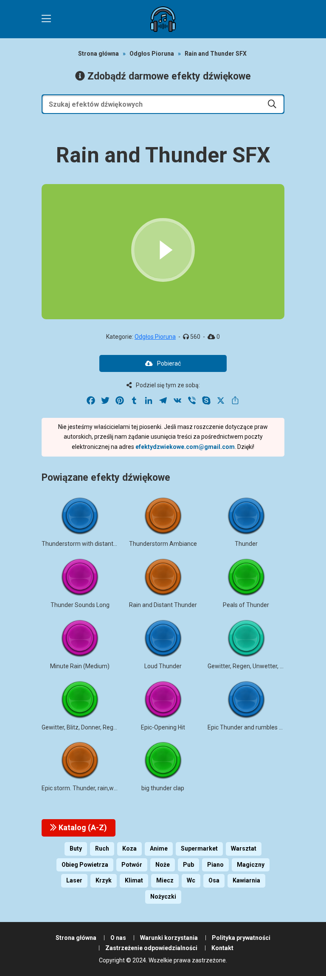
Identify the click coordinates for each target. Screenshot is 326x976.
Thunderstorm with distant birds (85, 543)
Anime (159, 848)
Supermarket (199, 848)
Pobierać (169, 363)
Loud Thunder (163, 666)
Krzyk (104, 880)
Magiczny (250, 864)
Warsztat (243, 848)
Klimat (134, 880)
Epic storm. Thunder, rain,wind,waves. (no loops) (106, 788)
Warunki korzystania (169, 937)
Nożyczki (163, 896)
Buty (76, 848)
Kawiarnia (246, 880)
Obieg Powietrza (85, 864)
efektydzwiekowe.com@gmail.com (185, 446)
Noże (162, 864)
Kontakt (222, 948)
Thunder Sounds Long (80, 604)
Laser (74, 880)
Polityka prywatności (241, 937)
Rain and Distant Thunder (163, 604)
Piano (215, 864)
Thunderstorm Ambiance (163, 543)
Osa (213, 880)
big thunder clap (162, 788)
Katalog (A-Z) (82, 827)
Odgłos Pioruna (151, 53)
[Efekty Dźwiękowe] (163, 19)
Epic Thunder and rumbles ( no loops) (257, 727)
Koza (129, 848)
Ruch (102, 848)
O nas (118, 937)
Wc (191, 880)
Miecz (165, 880)
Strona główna (98, 53)
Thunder (246, 543)
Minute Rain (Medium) (80, 666)
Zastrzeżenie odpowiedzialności (151, 948)
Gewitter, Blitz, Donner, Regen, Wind (89, 727)
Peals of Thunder (246, 604)
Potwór (131, 864)
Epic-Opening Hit (163, 727)
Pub (188, 864)
